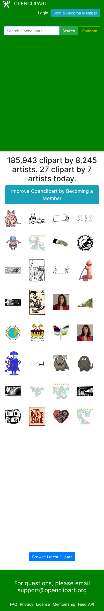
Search (68, 30)
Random (89, 30)
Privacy (26, 604)
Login (43, 12)
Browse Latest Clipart (52, 556)
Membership (64, 604)
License (43, 604)
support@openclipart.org (52, 590)
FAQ (13, 604)
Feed (82, 604)
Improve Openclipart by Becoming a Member (52, 194)
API (91, 604)
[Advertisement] (52, 93)
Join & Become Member (75, 13)
